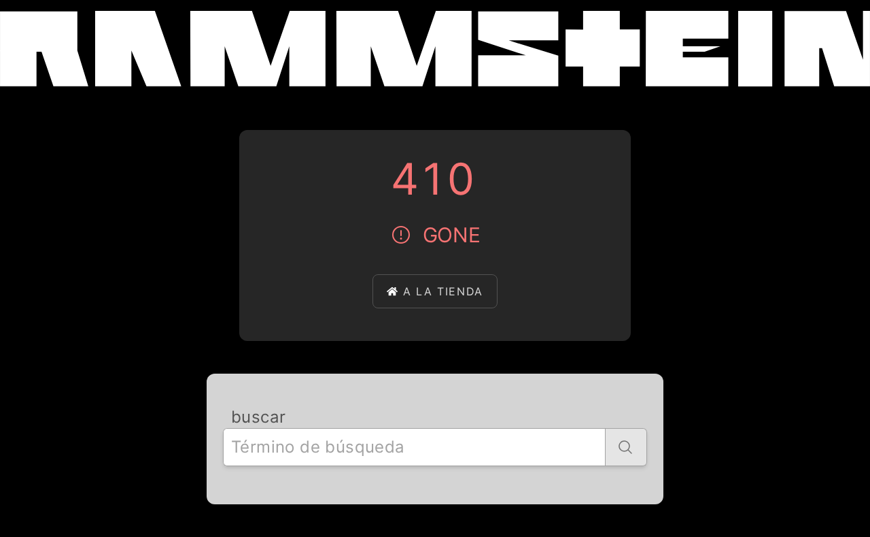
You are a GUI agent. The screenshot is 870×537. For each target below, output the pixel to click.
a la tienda (443, 291)
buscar (258, 417)
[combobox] (414, 447)
